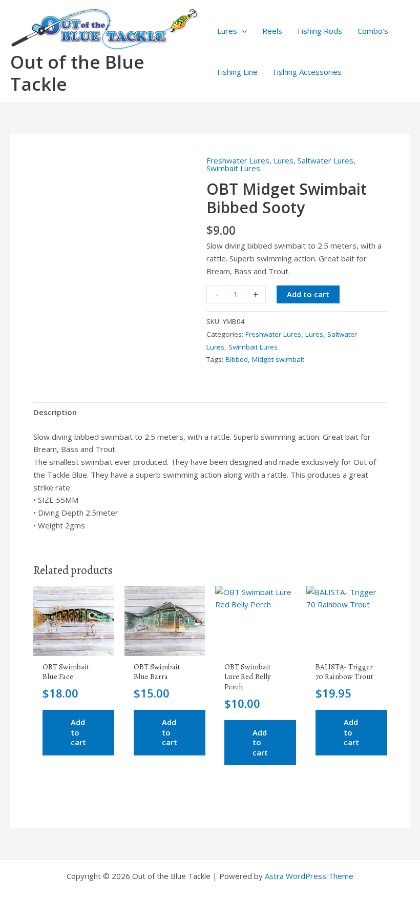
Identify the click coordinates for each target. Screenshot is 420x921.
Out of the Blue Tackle (77, 73)
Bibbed (236, 359)
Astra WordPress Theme (309, 876)
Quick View (74, 647)
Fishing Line (237, 72)
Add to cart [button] (78, 732)
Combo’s (373, 31)
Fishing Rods (320, 31)
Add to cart (308, 294)
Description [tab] (55, 412)
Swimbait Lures (233, 168)
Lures (227, 31)
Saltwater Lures (325, 160)
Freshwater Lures (237, 160)
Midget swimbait (278, 359)
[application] (242, 31)
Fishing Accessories (307, 72)
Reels (272, 31)
